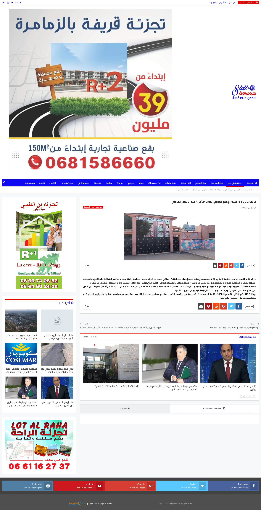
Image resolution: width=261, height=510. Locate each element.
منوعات (98, 183)
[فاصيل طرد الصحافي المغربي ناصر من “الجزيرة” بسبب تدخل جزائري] (228, 363)
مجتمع (130, 183)
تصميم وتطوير (106, 504)
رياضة (141, 183)
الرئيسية (250, 183)
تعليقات (123, 408)
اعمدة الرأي (83, 183)
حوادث (120, 183)
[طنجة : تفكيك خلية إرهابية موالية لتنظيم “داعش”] (111, 363)
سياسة (109, 183)
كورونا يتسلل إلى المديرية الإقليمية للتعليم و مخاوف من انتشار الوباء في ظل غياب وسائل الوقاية (120, 328)
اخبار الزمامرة (217, 183)
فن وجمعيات (154, 183)
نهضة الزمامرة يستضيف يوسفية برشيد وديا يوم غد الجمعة (234, 328)
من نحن (232, 2)
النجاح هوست (88, 504)
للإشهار (222, 2)
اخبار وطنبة (186, 183)
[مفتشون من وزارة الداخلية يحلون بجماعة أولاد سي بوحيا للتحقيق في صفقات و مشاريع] (170, 363)
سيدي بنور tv (66, 183)
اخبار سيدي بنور (235, 183)
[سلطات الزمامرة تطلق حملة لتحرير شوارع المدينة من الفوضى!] (57, 321)
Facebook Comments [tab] (212, 408)
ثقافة (42, 183)
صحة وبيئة (30, 183)
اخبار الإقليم (200, 183)
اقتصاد (52, 183)
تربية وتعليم (170, 183)
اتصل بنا (213, 2)
